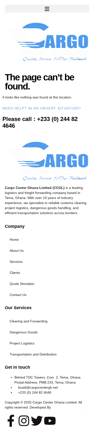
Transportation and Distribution (33, 354)
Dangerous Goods (24, 332)
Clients (15, 273)
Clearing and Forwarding (28, 321)
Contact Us (18, 295)
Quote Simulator (22, 284)
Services (16, 262)
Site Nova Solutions (66, 407)
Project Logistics (22, 343)
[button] (47, 9)
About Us (17, 251)
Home (14, 239)
